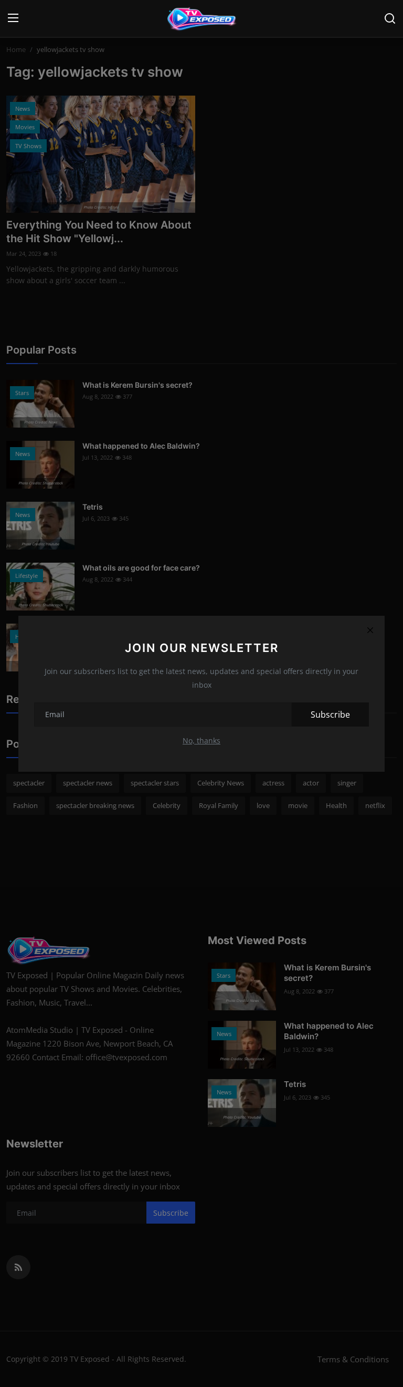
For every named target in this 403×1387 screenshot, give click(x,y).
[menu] (13, 18)
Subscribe (330, 714)
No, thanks (201, 741)
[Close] (370, 630)
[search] (390, 18)
